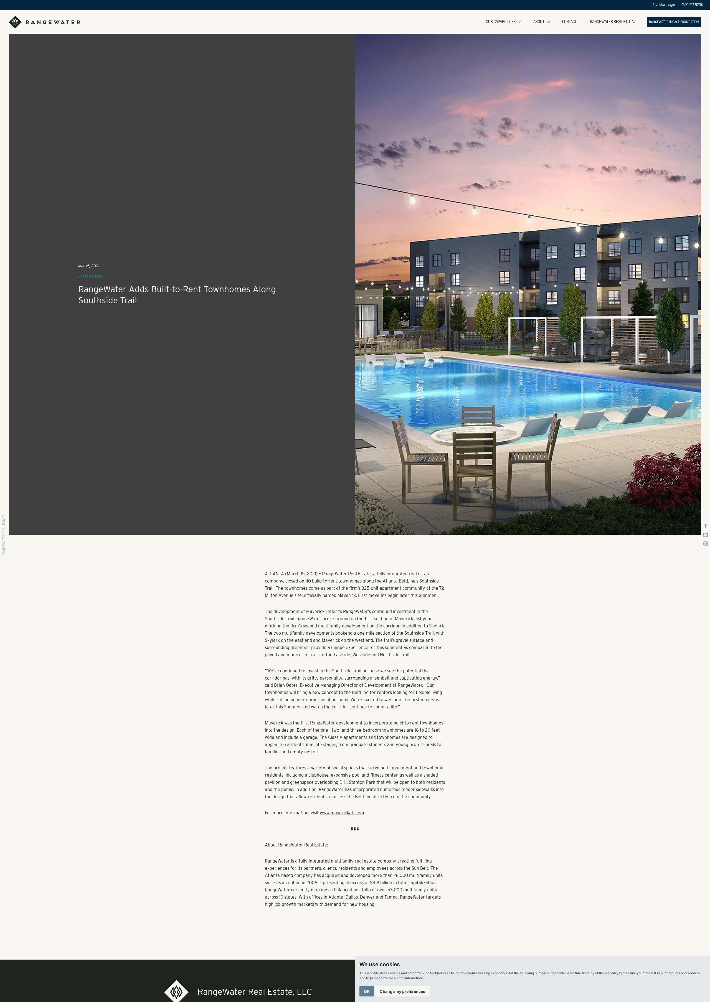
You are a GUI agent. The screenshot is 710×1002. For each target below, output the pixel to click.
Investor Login (664, 5)
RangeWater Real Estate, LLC (254, 991)
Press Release (90, 276)
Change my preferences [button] (402, 991)
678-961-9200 (692, 5)
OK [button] (367, 991)
